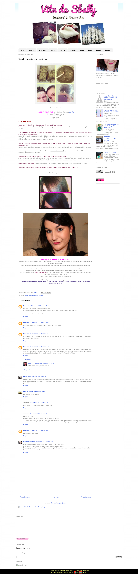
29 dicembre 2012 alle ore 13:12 (39, 430)
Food (90, 50)
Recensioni (42, 50)
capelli (26, 295)
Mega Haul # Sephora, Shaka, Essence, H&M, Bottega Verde (111, 97)
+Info (80, 572)
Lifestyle (73, 50)
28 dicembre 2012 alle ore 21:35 (39, 402)
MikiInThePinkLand (29, 441)
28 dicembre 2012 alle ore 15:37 (39, 334)
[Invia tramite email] (42, 293)
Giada (25, 376)
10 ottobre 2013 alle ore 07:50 (44, 441)
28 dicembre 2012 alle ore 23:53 (39, 414)
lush (30, 295)
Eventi (98, 50)
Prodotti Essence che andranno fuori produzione (111, 111)
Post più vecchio (86, 497)
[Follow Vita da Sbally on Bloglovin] (22, 540)
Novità (53, 50)
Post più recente (25, 497)
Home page (55, 497)
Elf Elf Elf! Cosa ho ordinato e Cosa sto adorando (109, 138)
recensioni (35, 295)
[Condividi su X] (46, 293)
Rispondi (25, 316)
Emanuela (26, 306)
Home (23, 50)
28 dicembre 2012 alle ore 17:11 (38, 391)
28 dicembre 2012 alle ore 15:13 (39, 306)
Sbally (30, 363)
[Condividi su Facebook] (48, 293)
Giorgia (25, 391)
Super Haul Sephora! (110, 152)
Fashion (62, 50)
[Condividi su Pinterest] (49, 293)
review (41, 295)
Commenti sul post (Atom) (58, 503)
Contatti (108, 50)
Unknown (26, 322)
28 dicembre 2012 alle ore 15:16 (39, 322)
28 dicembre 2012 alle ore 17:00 (37, 376)
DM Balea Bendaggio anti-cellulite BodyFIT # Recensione (111, 126)
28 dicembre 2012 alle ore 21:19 (44, 363)
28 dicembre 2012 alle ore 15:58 (39, 347)
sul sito (71, 112)
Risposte (28, 359)
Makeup (31, 50)
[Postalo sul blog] (44, 293)
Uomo (82, 50)
